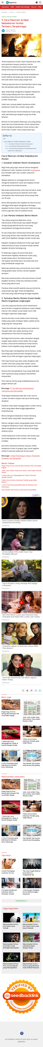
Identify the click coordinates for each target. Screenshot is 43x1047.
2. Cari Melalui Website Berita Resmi (18, 146)
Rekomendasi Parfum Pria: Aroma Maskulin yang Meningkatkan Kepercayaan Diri (10, 966)
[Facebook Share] (23, 690)
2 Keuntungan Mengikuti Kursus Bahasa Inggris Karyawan (31, 892)
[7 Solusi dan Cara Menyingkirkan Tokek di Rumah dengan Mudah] (11, 733)
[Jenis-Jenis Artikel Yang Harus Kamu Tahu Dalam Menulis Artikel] (32, 707)
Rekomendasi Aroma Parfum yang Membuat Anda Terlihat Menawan (31, 966)
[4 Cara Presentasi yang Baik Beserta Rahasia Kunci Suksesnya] (11, 755)
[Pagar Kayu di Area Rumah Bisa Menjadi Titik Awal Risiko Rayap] (11, 704)
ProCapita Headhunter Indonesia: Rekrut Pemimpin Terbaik (9, 892)
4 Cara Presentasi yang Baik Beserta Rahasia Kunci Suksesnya (19, 486)
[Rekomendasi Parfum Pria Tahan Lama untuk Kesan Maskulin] (31, 917)
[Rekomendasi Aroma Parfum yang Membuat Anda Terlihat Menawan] (31, 957)
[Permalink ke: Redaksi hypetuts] (3, 31)
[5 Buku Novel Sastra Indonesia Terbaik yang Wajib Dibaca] (32, 731)
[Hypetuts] (11, 2)
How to (4, 17)
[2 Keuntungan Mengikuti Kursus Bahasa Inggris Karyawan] (32, 883)
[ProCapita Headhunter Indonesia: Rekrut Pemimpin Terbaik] (11, 883)
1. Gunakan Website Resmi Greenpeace (20, 144)
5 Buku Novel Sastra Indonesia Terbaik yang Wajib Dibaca (19, 481)
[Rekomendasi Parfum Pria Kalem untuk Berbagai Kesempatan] (11, 937)
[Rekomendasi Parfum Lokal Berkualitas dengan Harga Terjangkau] (31, 937)
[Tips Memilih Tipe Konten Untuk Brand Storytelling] (32, 755)
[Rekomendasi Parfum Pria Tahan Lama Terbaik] (11, 917)
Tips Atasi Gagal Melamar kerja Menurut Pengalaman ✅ (32, 873)
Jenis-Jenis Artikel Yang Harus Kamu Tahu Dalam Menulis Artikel (21, 471)
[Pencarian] (40, 2)
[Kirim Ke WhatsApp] (39, 690)
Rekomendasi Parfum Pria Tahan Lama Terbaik (10, 926)
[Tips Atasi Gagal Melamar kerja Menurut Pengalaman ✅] (32, 864)
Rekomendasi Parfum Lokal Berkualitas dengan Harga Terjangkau (30, 946)
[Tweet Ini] (27, 690)
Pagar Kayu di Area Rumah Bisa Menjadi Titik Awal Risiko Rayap (21, 467)
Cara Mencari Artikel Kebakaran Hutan (17, 142)
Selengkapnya (21, 901)
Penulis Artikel (12, 17)
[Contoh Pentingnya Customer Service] (11, 864)
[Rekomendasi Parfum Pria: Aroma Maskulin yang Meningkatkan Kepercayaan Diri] (11, 957)
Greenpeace (35, 170)
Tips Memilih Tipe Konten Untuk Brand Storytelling (19, 490)
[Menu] (3, 2)
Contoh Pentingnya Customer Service (8, 872)
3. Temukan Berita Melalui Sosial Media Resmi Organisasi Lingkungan (21, 149)
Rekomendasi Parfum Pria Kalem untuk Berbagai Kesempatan (11, 946)
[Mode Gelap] (37, 2)
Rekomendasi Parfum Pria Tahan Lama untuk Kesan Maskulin (31, 926)
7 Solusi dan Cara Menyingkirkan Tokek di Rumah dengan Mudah (19, 476)
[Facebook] (21, 1033)
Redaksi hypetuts (10, 30)
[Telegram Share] (35, 690)
